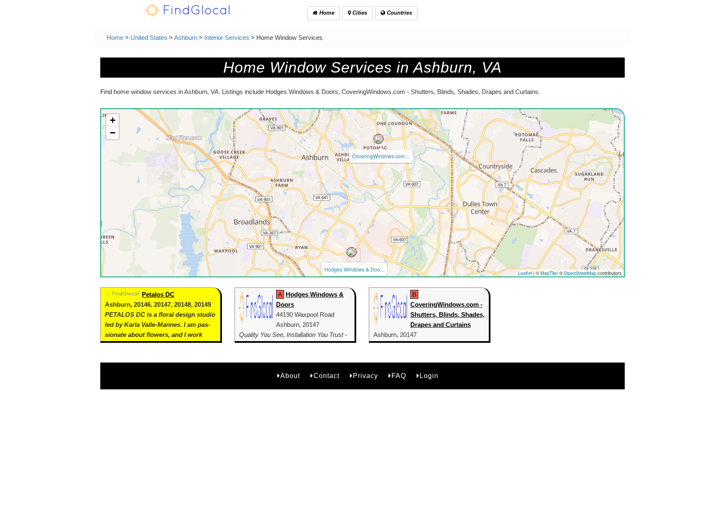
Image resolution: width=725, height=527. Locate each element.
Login (429, 375)
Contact (326, 375)
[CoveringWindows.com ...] (378, 139)
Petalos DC (158, 294)
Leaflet (525, 272)
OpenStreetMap (580, 272)
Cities (359, 13)
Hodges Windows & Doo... (354, 269)
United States (148, 37)
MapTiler (549, 272)
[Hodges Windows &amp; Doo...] (352, 252)
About (290, 375)
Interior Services (226, 37)
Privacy (365, 375)
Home (326, 13)
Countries (398, 13)
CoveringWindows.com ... (381, 155)
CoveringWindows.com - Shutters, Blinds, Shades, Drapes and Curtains (447, 314)
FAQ (398, 375)
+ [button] (112, 120)
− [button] (112, 133)
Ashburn (185, 37)
